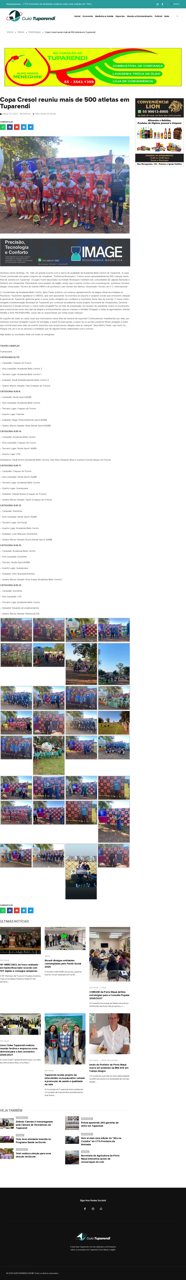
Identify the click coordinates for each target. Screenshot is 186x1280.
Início (10, 32)
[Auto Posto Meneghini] (93, 67)
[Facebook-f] (85, 1209)
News (21, 32)
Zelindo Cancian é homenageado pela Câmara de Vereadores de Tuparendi (34, 1124)
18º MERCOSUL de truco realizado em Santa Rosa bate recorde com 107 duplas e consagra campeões (19, 967)
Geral (47, 956)
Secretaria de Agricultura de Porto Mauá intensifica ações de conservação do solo (100, 1158)
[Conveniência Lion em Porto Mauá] (159, 132)
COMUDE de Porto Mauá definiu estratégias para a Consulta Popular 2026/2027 (109, 995)
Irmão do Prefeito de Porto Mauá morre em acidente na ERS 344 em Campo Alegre (109, 1067)
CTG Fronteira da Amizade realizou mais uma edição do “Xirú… (58, 4)
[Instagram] (93, 1209)
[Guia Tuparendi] (30, 16)
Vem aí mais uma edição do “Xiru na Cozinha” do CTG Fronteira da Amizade (101, 1141)
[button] (3, 127)
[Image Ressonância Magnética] (65, 252)
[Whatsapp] (101, 1209)
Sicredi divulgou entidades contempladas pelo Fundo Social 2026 (63, 963)
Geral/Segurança (109, 1060)
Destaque (34, 32)
